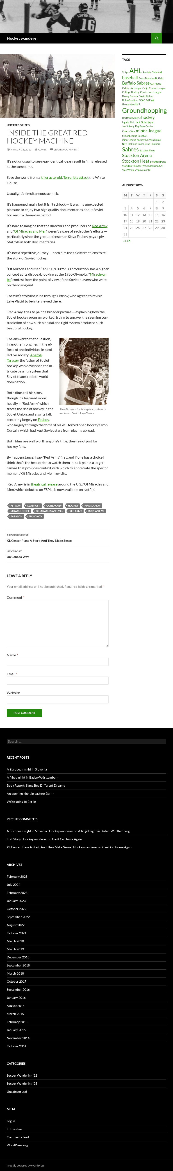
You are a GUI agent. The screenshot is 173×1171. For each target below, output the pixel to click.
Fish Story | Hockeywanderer (27, 839)
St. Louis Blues (147, 150)
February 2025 (17, 876)
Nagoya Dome (153, 139)
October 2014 (16, 1046)
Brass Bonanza (147, 78)
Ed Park (150, 100)
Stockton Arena (137, 155)
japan (151, 122)
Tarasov (16, 516)
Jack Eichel (141, 122)
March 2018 (15, 973)
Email (12, 674)
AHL (135, 70)
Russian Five (96, 510)
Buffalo (159, 78)
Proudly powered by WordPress (25, 1165)
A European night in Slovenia (27, 769)
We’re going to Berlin (21, 801)
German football (131, 104)
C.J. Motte (155, 83)
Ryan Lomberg (152, 143)
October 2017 (16, 981)
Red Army (99, 226)
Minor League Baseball (134, 135)
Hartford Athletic (131, 117)
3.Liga (125, 72)
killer (44, 177)
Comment (15, 597)
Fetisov (43, 419)
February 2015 (17, 1022)
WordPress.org (17, 1145)
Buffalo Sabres (136, 82)
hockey (73, 505)
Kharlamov (92, 505)
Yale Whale (128, 169)
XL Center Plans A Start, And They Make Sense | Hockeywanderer (52, 847)
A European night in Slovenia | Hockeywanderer (40, 831)
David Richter (146, 96)
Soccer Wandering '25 (22, 1083)
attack (84, 177)
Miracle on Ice (20, 510)
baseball (130, 77)
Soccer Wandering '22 (22, 1075)
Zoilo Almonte (142, 169)
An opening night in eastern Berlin (30, 793)
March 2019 (15, 949)
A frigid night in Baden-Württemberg (32, 777)
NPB (124, 143)
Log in (11, 1121)
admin (42, 149)
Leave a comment (66, 149)
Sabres (130, 149)
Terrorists (70, 177)
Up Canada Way (18, 554)
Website (13, 692)
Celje (145, 88)
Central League (157, 88)
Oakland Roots (136, 143)
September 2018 (18, 965)
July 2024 (13, 884)
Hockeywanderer (22, 38)
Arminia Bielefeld (152, 72)
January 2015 (16, 1030)
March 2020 (15, 941)
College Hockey (130, 92)
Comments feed (18, 1137)
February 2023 (17, 893)
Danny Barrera (130, 96)
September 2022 (18, 917)
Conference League (151, 92)
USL (161, 165)
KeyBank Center (144, 126)
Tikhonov (35, 516)
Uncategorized (18, 125)
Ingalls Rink (128, 122)
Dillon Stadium (130, 100)
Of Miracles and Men (30, 231)
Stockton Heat (135, 160)
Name (12, 655)
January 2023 (16, 901)
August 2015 (16, 1006)
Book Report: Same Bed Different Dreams (36, 785)
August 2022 (16, 925)
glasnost (33, 505)
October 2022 (16, 909)
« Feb (126, 241)
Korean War (128, 131)
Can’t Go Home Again (67, 839)
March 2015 (15, 1014)
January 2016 (16, 997)
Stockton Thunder (131, 165)
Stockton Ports (158, 161)
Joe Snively (128, 126)
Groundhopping (144, 110)
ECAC (142, 100)
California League (132, 88)
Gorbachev (54, 505)
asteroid (55, 177)
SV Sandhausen (150, 165)
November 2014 (18, 1038)
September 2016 (18, 989)
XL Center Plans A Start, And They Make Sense (39, 537)
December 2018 (18, 957)
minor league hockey (133, 139)
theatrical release (44, 484)
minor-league (149, 130)
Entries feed (15, 1129)
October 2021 (16, 933)
